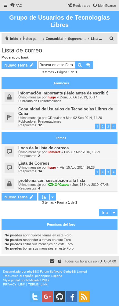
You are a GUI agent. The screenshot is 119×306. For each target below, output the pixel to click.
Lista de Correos (33, 163)
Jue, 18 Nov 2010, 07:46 (90, 184)
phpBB (32, 271)
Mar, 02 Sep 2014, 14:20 (84, 118)
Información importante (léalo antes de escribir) (63, 93)
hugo (52, 97)
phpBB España (51, 275)
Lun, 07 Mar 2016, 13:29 (82, 152)
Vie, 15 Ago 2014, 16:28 (77, 167)
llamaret (54, 152)
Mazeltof (35, 280)
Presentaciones (49, 101)
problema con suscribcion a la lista (51, 180)
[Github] (59, 296)
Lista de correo (22, 50)
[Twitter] (35, 296)
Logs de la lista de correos (43, 148)
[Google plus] (47, 296)
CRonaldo (55, 118)
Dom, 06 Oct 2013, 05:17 (78, 97)
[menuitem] (16, 5)
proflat (15, 280)
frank (25, 57)
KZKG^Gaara (58, 184)
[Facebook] (71, 296)
